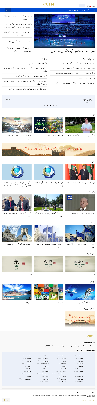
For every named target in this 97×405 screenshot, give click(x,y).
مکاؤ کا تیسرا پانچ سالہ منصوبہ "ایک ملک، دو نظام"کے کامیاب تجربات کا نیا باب (78, 68)
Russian (44, 381)
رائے (45, 58)
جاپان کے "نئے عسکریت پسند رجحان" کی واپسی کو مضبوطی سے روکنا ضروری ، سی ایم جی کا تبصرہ (75, 82)
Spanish (27, 361)
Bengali (80, 363)
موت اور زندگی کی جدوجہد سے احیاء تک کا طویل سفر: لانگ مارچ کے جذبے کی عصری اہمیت (28, 88)
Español (85, 346)
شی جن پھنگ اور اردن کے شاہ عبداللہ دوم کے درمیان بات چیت (81, 182)
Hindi (63, 369)
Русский (64, 346)
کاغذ (31, 274)
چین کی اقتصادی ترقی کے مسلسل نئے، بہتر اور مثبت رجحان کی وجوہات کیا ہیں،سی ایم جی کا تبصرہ (75, 73)
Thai (28, 369)
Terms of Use (83, 400)
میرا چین (92, 281)
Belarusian (77, 361)
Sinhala (27, 358)
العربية (71, 346)
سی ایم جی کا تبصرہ (89, 58)
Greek (62, 361)
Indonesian (59, 374)
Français (78, 346)
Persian (44, 369)
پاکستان (92, 192)
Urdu (28, 376)
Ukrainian (25, 374)
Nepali (45, 366)
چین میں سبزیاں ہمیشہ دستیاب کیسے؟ (55, 135)
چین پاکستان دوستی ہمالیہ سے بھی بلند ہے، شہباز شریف (83, 213)
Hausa (62, 363)
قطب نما (93, 274)
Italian (62, 376)
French (62, 356)
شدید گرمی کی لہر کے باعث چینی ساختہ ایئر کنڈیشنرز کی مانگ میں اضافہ (81, 135)
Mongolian (43, 361)
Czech (79, 374)
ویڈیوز (93, 114)
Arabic (79, 358)
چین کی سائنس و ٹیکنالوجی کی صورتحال (87, 302)
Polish (45, 371)
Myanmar (42, 363)
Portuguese (42, 374)
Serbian (27, 356)
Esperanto (78, 379)
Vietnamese (25, 379)
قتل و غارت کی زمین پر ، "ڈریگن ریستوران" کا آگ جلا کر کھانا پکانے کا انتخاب (31, 76)
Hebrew (62, 366)
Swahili (26, 363)
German (61, 358)
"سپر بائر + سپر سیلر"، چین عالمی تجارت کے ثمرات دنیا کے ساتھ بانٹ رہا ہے (79, 63)
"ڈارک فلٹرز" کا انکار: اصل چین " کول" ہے (38, 63)
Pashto (45, 376)
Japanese (61, 379)
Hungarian (61, 371)
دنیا (94, 222)
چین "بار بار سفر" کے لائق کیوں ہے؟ (87, 77)
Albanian (79, 356)
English (92, 346)
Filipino (79, 381)
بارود (62, 274)
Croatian (78, 371)
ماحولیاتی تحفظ (29, 302)
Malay (43, 358)
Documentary (56, 346)
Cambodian (79, 369)
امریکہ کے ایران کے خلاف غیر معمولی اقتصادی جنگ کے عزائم (19, 243)
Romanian (43, 379)
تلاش (7, 10)
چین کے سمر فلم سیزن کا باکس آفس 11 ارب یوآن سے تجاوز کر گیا (72, 51)
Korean (62, 381)
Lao (46, 356)
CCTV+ (47, 346)
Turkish (27, 371)
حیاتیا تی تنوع (60, 302)
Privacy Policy (92, 400)
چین (93, 161)
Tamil (28, 366)
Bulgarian (78, 366)
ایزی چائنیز (92, 253)
